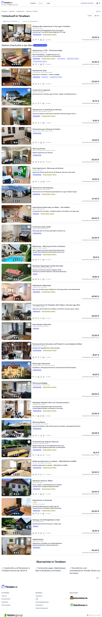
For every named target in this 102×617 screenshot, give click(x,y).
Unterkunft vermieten (87, 3)
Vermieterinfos (6, 599)
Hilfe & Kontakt (6, 605)
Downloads (5, 602)
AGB (37, 599)
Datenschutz (39, 605)
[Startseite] (10, 586)
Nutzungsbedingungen (42, 602)
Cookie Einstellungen (42, 608)
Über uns (4, 596)
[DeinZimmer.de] (79, 607)
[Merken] (29, 26)
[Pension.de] (7, 2)
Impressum (39, 596)
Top (97, 578)
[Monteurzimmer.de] (79, 600)
